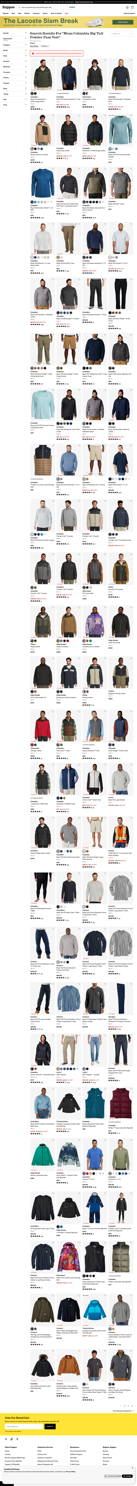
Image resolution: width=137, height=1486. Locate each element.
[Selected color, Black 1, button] (58, 312)
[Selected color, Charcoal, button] (110, 1384)
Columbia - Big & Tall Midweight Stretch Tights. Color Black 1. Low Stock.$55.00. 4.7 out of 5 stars (42, 897)
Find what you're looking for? (122, 1411)
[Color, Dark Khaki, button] (113, 1328)
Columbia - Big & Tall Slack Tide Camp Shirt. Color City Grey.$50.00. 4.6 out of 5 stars (68, 842)
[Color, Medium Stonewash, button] (67, 1068)
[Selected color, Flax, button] (58, 257)
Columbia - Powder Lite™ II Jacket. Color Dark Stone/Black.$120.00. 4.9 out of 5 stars (94, 524)
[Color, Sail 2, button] (48, 257)
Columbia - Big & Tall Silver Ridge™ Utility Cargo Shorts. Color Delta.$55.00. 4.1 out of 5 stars (68, 359)
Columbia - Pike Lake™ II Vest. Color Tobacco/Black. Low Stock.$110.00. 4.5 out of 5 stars (68, 734)
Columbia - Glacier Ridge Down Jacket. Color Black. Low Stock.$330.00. (42, 842)
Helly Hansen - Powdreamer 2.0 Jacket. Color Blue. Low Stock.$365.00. (94, 629)
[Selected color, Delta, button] (58, 368)
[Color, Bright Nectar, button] (90, 1173)
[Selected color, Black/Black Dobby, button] (32, 1068)
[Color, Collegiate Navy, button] (96, 202)
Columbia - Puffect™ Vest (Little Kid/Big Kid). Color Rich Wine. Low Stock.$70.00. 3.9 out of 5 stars (120, 1111)
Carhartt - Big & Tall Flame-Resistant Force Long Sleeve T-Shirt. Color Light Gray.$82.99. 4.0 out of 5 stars (94, 897)
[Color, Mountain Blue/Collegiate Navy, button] (41, 148)
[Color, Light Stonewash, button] (61, 1068)
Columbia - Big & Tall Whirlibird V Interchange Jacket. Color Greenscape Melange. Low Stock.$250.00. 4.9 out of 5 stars (42, 84)
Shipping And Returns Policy (48, 1461)
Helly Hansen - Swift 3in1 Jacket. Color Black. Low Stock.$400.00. (120, 629)
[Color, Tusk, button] (87, 851)
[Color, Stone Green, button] (119, 312)
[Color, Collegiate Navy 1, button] (71, 312)
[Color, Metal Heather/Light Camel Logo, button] (116, 148)
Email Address (12, 1426)
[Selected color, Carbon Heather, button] (58, 479)
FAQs (40, 1451)
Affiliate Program (76, 1454)
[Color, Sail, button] (116, 1173)
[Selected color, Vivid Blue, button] (84, 1173)
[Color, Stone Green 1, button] (67, 312)
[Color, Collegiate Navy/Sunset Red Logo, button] (35, 534)
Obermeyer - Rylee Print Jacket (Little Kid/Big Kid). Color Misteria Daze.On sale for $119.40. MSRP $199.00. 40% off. (68, 1265)
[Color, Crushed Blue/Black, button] (38, 148)
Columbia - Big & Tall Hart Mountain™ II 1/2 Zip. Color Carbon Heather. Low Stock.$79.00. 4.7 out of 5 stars (68, 470)
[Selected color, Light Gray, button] (84, 906)
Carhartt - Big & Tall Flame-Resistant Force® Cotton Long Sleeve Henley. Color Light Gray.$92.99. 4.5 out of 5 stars (120, 953)
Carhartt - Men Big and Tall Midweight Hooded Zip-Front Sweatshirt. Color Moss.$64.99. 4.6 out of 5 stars (42, 1320)
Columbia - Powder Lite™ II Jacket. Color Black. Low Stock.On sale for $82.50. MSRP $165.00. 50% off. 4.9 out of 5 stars (68, 577)
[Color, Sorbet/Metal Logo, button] (45, 202)
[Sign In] (127, 7)
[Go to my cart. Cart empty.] (133, 7)
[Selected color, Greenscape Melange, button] (32, 93)
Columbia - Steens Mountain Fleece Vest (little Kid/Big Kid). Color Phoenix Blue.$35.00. (94, 1111)
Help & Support (129, 13)
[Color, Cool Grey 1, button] (38, 257)
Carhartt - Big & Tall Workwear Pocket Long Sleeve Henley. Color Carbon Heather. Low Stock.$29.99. (94, 1006)
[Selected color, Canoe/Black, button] (32, 148)
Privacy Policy (70, 1472)
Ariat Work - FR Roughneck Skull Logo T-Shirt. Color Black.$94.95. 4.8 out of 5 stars (42, 1214)
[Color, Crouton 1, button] (87, 479)
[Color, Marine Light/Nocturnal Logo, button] (113, 148)
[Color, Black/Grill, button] (87, 202)
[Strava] (17, 1439)
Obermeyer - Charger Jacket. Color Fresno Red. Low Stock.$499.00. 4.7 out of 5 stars (42, 734)
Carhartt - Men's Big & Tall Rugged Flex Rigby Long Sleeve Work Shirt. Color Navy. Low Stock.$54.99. (68, 1320)
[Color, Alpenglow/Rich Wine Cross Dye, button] (35, 1068)
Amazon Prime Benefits (13, 1461)
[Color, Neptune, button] (61, 1226)
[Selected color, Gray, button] (58, 962)
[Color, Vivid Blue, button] (119, 479)
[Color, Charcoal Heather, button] (93, 202)
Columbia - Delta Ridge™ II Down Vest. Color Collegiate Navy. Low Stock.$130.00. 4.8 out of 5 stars (120, 734)
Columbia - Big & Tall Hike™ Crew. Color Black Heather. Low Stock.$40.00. (120, 193)
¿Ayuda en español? (45, 1458)
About (7, 1451)
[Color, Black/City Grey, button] (61, 423)
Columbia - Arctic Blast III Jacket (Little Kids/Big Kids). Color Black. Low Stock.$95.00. (42, 1375)
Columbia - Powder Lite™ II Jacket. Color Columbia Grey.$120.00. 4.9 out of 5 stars (68, 524)
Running (106, 1461)
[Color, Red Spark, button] (87, 1173)
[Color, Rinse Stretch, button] (71, 1068)
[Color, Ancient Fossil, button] (41, 368)
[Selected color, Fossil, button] (84, 851)
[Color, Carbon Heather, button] (35, 1328)
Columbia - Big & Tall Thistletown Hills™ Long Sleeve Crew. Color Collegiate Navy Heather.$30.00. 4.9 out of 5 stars (94, 359)
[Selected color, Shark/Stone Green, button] (84, 202)
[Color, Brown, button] (87, 640)
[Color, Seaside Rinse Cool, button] (87, 1068)
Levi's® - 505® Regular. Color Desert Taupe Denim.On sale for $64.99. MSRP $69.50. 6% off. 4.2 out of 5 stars (68, 1058)
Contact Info (42, 1454)
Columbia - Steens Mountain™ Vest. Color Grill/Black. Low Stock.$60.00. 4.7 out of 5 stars (94, 734)
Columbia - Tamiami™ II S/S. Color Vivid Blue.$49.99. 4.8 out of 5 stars (94, 1163)
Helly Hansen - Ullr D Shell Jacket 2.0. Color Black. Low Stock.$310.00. (42, 681)
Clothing (44, 46)
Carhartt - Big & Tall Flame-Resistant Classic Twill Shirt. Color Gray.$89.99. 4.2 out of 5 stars (68, 953)
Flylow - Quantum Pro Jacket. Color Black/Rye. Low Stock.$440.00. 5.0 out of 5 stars (120, 577)
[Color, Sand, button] (64, 906)
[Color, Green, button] (90, 640)
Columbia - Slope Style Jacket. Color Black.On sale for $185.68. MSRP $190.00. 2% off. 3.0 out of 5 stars (68, 139)
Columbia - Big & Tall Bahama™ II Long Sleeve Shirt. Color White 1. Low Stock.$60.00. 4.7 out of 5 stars (42, 248)
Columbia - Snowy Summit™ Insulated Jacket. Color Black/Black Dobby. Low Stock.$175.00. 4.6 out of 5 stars (42, 1058)
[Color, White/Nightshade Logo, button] (48, 202)
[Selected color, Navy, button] (58, 906)
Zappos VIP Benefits (12, 1464)
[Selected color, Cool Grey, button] (110, 257)
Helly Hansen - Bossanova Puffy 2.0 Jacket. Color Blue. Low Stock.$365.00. (68, 681)
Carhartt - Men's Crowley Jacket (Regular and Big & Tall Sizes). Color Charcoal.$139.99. (120, 1375)
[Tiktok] (11, 1439)
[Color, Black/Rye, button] (35, 640)
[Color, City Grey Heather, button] (90, 368)
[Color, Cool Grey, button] (113, 479)
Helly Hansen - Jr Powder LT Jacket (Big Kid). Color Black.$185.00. (68, 1214)
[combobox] (42, 7)
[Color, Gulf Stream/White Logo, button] (41, 202)
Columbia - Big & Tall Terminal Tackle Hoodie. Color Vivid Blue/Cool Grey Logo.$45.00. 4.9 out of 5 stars (42, 524)
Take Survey (74, 1461)
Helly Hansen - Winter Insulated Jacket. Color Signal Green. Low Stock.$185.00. (42, 1163)
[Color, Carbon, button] (67, 851)
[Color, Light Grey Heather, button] (100, 202)
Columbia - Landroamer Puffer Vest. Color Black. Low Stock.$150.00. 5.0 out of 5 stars (42, 788)
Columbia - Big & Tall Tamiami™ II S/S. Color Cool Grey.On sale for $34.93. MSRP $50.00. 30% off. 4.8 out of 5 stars (120, 248)
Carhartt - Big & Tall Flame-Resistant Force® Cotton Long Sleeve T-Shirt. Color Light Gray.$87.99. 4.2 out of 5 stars (120, 897)
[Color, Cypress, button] (71, 851)
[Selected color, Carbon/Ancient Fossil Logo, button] (32, 202)
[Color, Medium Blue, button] (61, 962)
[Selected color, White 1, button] (32, 257)
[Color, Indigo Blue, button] (35, 744)
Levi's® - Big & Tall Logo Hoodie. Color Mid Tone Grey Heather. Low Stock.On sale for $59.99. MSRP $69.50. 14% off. (120, 788)
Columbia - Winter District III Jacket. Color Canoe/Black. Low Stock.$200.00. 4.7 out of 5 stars (42, 139)
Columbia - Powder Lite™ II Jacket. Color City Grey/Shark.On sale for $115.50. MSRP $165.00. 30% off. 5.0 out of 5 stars (42, 577)
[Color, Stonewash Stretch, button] (74, 1068)
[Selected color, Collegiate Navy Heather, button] (84, 368)
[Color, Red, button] (67, 640)
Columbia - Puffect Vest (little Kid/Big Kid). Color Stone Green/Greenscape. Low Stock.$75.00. (120, 1265)
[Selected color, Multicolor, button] (58, 640)
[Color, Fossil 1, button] (45, 257)
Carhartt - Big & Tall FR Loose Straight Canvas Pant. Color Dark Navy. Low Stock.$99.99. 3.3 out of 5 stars (42, 1006)
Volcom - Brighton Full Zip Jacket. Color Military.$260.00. (120, 681)
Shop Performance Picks (84, 2)
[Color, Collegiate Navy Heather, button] (113, 368)
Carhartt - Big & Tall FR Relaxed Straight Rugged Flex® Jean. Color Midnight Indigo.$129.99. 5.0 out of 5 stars (120, 1058)
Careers (8, 1454)
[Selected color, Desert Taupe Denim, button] (58, 1068)
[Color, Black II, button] (87, 587)
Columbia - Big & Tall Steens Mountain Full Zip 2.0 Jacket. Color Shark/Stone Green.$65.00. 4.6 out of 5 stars (94, 193)
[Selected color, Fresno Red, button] (32, 744)
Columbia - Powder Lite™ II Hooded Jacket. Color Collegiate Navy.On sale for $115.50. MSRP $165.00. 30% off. (120, 524)
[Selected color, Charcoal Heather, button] (84, 1275)
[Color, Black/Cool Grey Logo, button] (38, 534)
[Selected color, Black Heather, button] (110, 368)
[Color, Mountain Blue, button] (64, 312)
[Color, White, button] (87, 93)
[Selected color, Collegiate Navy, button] (84, 257)
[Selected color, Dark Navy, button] (84, 1384)
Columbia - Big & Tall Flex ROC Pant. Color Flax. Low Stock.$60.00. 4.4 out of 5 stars (68, 248)
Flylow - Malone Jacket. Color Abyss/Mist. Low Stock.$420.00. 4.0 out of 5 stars (94, 681)
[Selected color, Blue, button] (84, 640)
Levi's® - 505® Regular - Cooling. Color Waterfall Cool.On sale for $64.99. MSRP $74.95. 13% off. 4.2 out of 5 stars (94, 1058)
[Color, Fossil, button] (61, 257)
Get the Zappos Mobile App (15, 1458)
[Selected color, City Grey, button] (84, 423)
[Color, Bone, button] (90, 587)
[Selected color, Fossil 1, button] (84, 479)
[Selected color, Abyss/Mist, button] (84, 691)
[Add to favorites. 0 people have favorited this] (53, 60)
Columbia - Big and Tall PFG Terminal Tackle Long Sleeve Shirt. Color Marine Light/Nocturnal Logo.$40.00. (42, 414)
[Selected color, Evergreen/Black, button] (32, 640)
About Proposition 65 (45, 1464)
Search (72, 7)
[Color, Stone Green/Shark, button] (61, 744)
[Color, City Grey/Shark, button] (116, 534)
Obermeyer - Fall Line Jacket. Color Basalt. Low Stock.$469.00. (94, 577)
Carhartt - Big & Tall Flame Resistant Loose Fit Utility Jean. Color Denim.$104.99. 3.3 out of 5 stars (42, 953)
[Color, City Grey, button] (116, 257)
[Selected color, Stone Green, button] (32, 368)
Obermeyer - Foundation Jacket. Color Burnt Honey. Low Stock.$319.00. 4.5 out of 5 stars (94, 84)
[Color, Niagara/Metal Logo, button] (38, 202)
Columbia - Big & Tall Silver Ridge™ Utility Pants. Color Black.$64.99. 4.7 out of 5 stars (120, 303)
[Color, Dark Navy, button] (87, 906)
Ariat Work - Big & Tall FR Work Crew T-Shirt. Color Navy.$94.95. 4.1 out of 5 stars (68, 897)
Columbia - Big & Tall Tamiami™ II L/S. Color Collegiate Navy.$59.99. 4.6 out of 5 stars (120, 470)
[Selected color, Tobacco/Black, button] (58, 744)
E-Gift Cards (74, 1464)
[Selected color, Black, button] (110, 312)
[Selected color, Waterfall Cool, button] (84, 1068)
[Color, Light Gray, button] (87, 1384)
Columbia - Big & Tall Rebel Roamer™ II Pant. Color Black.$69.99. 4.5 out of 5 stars (94, 303)
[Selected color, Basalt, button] (84, 587)
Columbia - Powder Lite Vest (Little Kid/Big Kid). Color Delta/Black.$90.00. (42, 470)
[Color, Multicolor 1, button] (61, 640)
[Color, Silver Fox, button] (61, 906)
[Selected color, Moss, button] (32, 1328)
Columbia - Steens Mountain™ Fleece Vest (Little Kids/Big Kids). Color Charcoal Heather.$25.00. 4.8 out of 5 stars (94, 1265)
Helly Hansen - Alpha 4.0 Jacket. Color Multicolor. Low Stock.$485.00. (68, 629)
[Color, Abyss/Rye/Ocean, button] (87, 691)
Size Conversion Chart (78, 1451)
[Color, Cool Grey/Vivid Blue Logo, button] (41, 534)
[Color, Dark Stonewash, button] (64, 1068)
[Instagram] (6, 1439)
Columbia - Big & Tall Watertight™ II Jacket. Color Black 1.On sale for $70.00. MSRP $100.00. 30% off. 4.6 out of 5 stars (68, 303)
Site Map (73, 1458)
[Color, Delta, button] (113, 312)
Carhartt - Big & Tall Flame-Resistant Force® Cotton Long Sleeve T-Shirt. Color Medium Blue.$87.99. (68, 1006)
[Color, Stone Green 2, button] (64, 798)
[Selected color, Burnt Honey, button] (84, 93)
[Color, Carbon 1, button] (35, 257)
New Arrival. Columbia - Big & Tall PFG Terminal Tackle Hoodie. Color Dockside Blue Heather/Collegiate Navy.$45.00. (120, 139)
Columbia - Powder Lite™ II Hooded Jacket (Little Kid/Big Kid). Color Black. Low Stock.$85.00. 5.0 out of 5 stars (120, 1214)
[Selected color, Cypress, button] (110, 1173)
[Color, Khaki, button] (64, 962)
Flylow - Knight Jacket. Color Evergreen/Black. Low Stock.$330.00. (42, 629)
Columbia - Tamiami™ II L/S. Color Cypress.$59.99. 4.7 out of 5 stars (120, 1163)
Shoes (105, 1464)
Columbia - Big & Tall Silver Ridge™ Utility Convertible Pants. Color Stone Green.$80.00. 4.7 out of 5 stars (42, 359)
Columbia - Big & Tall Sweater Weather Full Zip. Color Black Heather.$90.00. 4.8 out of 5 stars (120, 359)
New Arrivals (107, 1458)
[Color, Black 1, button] (41, 257)
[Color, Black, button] (35, 93)
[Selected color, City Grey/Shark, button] (32, 587)
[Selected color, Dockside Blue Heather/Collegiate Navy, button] (110, 148)
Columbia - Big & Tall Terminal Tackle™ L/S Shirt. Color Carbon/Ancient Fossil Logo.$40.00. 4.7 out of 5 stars (42, 193)
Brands (105, 1451)
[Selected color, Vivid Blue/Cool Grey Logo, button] (32, 534)
